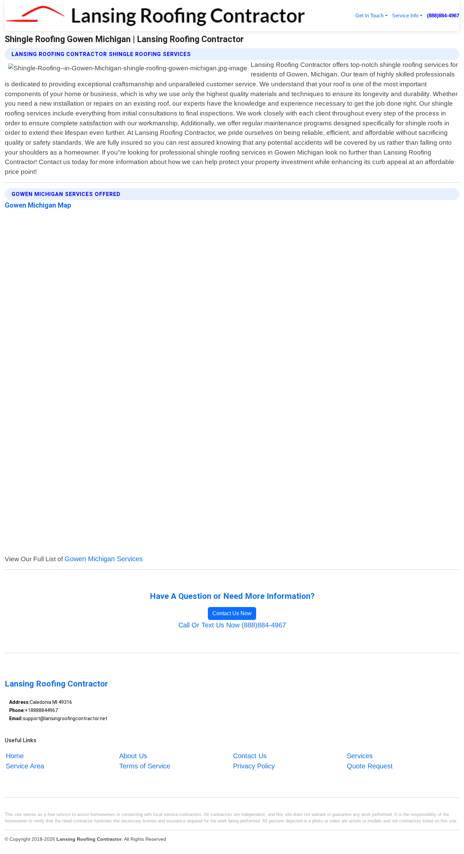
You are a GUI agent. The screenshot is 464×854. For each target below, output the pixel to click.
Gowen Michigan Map (38, 205)
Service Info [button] (405, 15)
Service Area (25, 766)
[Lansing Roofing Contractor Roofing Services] (155, 15)
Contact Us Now (232, 613)
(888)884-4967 (443, 15)
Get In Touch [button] (369, 15)
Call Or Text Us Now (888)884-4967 (232, 625)
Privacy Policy (254, 766)
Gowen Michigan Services (104, 559)
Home (15, 756)
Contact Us (250, 756)
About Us (133, 756)
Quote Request (370, 766)
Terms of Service (144, 766)
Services (360, 756)
